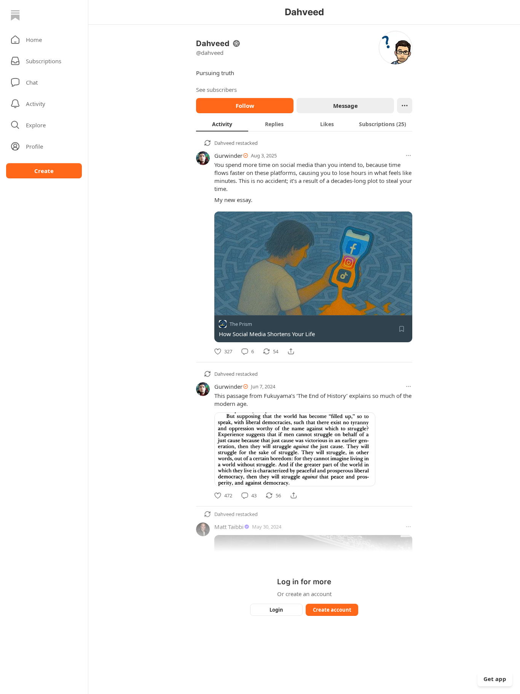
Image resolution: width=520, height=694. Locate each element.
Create (44, 171)
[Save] (402, 329)
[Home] (15, 15)
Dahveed (224, 142)
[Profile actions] (404, 105)
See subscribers (216, 89)
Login (276, 609)
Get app (494, 679)
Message (345, 105)
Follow (245, 105)
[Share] (290, 351)
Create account (332, 609)
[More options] (408, 155)
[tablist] (304, 123)
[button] (44, 39)
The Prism (241, 324)
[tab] (222, 123)
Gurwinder (228, 155)
